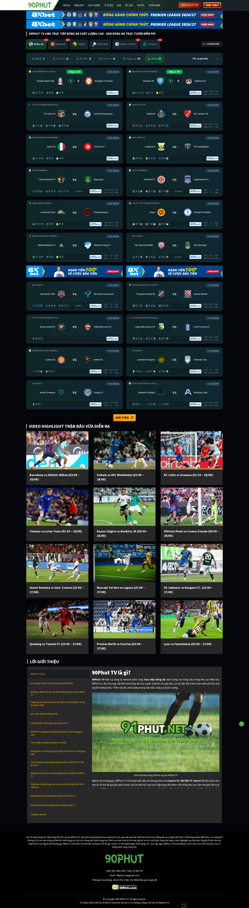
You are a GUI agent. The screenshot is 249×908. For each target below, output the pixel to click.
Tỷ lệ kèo (108, 5)
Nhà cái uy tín (189, 5)
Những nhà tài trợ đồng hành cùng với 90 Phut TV (53, 795)
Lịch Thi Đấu (94, 5)
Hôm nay (109, 58)
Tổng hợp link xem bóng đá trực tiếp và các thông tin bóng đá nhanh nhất (57, 704)
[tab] (36, 44)
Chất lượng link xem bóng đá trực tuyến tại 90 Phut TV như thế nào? (57, 764)
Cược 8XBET (212, 5)
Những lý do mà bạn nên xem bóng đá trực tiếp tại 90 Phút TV (57, 775)
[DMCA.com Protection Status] (124, 886)
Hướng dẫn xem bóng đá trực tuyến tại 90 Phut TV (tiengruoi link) (58, 753)
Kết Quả (129, 5)
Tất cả (156, 58)
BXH (119, 5)
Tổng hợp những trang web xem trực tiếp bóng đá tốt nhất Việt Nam (57, 786)
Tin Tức (140, 5)
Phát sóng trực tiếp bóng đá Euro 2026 (48, 742)
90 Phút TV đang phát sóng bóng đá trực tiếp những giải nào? (56, 733)
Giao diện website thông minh (44, 713)
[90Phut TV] (40, 4)
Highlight (79, 5)
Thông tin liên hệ (38, 814)
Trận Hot (62, 58)
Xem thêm (122, 417)
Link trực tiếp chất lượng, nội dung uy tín (48, 723)
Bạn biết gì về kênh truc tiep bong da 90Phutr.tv (51, 683)
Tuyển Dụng (154, 5)
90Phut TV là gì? (37, 674)
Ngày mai (133, 58)
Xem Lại (66, 5)
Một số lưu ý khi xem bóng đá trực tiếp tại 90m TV (52, 805)
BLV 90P (85, 58)
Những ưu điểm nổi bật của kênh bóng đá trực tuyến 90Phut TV (57, 693)
